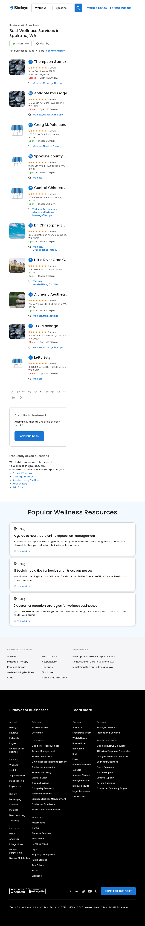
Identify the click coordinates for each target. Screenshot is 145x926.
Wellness (37, 83)
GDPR (64, 907)
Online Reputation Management (49, 761)
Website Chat (39, 777)
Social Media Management (46, 809)
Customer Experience (43, 804)
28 (23, 392)
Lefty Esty (42, 357)
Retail (35, 870)
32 (47, 392)
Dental (35, 827)
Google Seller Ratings (16, 750)
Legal (34, 849)
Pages (12, 743)
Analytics (14, 838)
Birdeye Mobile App (19, 858)
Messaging (15, 799)
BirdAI (12, 833)
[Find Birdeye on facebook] (64, 891)
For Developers (105, 772)
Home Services (40, 843)
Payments (15, 786)
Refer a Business (106, 783)
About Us (77, 727)
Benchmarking (17, 815)
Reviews (13, 732)
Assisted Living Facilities (45, 284)
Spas (10, 677)
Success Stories (81, 775)
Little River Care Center (50, 260)
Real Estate (38, 865)
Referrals (14, 738)
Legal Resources (81, 791)
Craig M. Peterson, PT (50, 125)
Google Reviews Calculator (111, 745)
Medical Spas (50, 316)
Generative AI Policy (96, 907)
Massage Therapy (53, 83)
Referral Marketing (41, 772)
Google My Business (43, 788)
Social (12, 770)
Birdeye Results (80, 785)
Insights (13, 809)
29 (29, 392)
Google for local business (45, 745)
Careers (76, 769)
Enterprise (37, 732)
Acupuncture (50, 209)
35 (64, 392)
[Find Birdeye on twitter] (70, 891)
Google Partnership (15, 851)
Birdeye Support (105, 777)
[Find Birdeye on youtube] (90, 891)
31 (41, 392)
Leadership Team (81, 732)
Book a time (79, 743)
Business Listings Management (49, 798)
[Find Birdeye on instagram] (83, 891)
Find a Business (105, 767)
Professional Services (108, 732)
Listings (13, 727)
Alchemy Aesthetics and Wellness (50, 294)
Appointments (17, 775)
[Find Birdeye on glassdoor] (96, 891)
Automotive (38, 822)
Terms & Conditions (20, 907)
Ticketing (14, 820)
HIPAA (72, 907)
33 (52, 392)
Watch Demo (79, 738)
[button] (12, 392)
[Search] (78, 8)
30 (35, 392)
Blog (74, 753)
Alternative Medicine (43, 212)
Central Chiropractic (50, 188)
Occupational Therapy (45, 249)
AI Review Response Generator (113, 751)
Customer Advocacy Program (113, 788)
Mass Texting (16, 780)
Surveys (13, 804)
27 (18, 392)
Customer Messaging (44, 767)
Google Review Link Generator (113, 756)
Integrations (16, 844)
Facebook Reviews (42, 793)
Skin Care (18, 487)
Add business (29, 436)
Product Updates (81, 764)
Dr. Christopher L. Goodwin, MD (50, 225)
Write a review (97, 8)
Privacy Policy (40, 907)
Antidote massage (50, 93)
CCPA (80, 907)
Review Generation (42, 756)
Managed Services (107, 727)
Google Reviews (40, 783)
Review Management (43, 751)
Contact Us (78, 796)
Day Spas (47, 667)
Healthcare (38, 838)
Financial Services (41, 833)
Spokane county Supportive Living (50, 156)
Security (54, 907)
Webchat (14, 764)
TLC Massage (46, 326)
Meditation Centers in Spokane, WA (92, 667)
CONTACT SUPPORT (118, 891)
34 (58, 392)
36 (13, 398)
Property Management (44, 854)
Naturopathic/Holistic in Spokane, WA (93, 656)
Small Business (40, 727)
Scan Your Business (107, 761)
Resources (78, 748)
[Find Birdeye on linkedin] (76, 891)
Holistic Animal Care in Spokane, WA (93, 661)
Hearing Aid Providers (54, 677)
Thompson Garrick (50, 62)
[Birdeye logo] (19, 7)
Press (75, 759)
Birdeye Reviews (81, 780)
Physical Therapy (52, 146)
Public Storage (39, 859)
